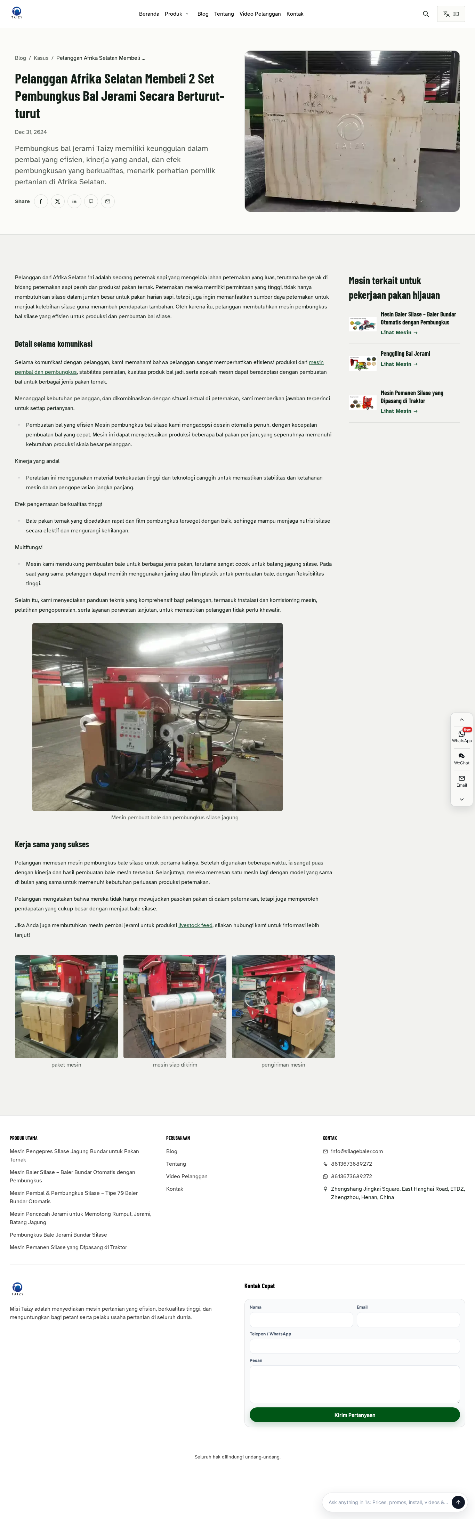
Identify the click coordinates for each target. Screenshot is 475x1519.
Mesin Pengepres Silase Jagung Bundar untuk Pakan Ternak (74, 1155)
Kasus (41, 58)
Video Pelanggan (260, 13)
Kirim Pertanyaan (355, 1415)
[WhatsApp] (91, 201)
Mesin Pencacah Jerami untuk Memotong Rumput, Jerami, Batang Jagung (80, 1218)
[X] (58, 201)
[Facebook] (41, 201)
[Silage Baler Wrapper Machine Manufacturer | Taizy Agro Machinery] (17, 12)
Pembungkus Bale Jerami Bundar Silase (58, 1234)
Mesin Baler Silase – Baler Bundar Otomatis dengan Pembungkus (418, 318)
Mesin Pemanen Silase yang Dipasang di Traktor (412, 396)
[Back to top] (462, 719)
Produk (173, 13)
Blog (203, 13)
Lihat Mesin (396, 332)
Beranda (149, 13)
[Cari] (426, 14)
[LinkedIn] (74, 201)
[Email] (108, 201)
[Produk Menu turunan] (187, 14)
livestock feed (195, 925)
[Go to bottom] (462, 799)
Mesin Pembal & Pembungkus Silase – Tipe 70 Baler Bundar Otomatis (74, 1197)
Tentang (224, 13)
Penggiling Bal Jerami (405, 353)
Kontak (295, 13)
